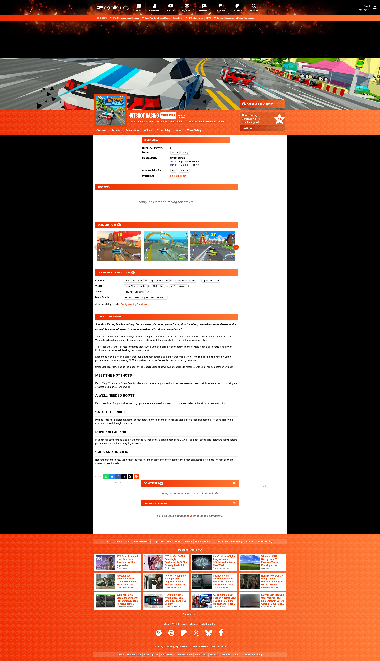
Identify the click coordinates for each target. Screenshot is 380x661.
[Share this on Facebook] (118, 476)
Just (237, 654)
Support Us (158, 541)
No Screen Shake (178, 286)
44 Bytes (223, 646)
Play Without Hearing (134, 292)
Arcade (175, 152)
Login (360, 9)
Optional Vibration (211, 280)
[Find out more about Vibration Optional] (223, 280)
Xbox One (183, 170)
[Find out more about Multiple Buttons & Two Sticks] (145, 280)
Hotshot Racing (151, 115)
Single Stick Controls (158, 280)
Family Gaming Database (133, 304)
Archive (249, 541)
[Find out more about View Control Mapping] (199, 280)
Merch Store (173, 541)
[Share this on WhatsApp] (106, 476)
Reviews (116, 130)
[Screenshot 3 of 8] (212, 246)
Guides (148, 130)
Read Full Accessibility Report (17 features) (145, 297)
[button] (236, 247)
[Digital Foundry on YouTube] (171, 633)
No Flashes (158, 286)
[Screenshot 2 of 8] (166, 246)
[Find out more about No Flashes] (167, 286)
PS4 (174, 170)
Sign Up (367, 9)
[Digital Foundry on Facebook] (221, 633)
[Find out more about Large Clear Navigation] (149, 286)
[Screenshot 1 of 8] (119, 246)
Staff (128, 541)
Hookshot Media (200, 646)
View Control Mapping (185, 280)
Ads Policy (236, 541)
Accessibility (163, 130)
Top (110, 541)
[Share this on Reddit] (136, 476)
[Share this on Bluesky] (112, 476)
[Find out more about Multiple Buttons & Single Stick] (171, 280)
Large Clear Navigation (135, 286)
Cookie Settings (265, 541)
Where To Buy (194, 130)
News (178, 130)
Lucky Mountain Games (211, 121)
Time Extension (183, 654)
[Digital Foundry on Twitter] (196, 633)
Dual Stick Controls (133, 280)
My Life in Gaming (252, 654)
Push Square (151, 654)
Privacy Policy (202, 541)
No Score (247, 128)
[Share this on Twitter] (124, 476)
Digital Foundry (167, 646)
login (193, 516)
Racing (185, 152)
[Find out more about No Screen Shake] (189, 286)
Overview (101, 130)
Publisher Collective (220, 654)
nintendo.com (177, 175)
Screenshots (132, 130)
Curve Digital (175, 121)
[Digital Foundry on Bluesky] (208, 633)
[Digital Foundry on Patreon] (183, 633)
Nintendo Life (133, 654)
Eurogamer (201, 654)
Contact (188, 541)
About (119, 541)
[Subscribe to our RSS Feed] (158, 633)
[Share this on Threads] (130, 476)
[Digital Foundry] (113, 7)
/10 (257, 118)
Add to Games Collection (259, 103)
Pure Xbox (166, 654)
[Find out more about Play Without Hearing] (148, 291)
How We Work (141, 541)
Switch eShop (145, 121)
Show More (189, 614)
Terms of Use (220, 541)
